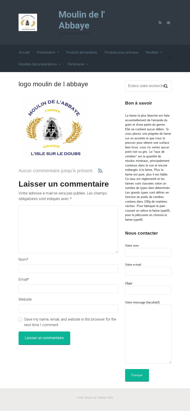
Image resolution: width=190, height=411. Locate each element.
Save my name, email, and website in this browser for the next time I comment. (70, 322)
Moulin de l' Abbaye (82, 20)
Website (25, 299)
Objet (128, 283)
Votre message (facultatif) (142, 302)
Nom (23, 259)
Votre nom (132, 245)
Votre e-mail (133, 264)
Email (24, 279)
